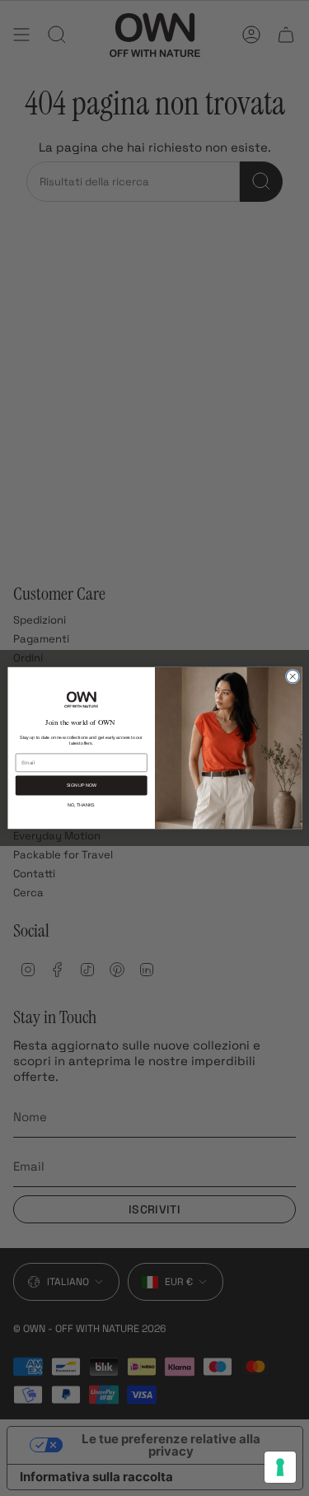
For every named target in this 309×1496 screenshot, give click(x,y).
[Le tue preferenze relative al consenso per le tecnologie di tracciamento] (280, 1467)
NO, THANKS (81, 804)
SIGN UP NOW (81, 785)
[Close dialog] (292, 676)
